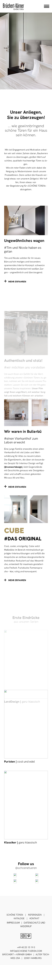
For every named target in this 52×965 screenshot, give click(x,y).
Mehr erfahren (17, 580)
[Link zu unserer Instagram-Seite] (15, 875)
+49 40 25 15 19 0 (26, 947)
